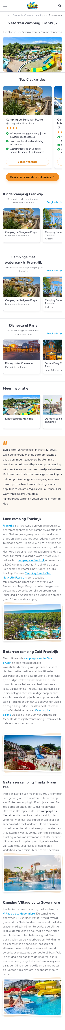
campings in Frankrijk (31, 560)
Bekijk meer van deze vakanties (32, 177)
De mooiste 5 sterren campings (29, 15)
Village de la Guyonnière (19, 913)
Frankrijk (8, 525)
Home (6, 15)
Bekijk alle (54, 202)
